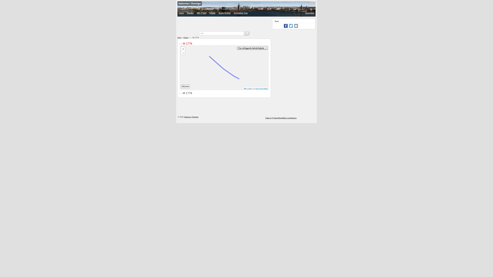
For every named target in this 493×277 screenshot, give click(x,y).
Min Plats (201, 13)
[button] (183, 49)
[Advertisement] (224, 24)
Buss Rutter (225, 13)
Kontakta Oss (241, 13)
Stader (190, 13)
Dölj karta (185, 86)
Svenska (309, 13)
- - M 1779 (185, 43)
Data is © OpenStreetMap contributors (281, 118)
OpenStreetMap (261, 88)
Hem (181, 13)
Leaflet (249, 88)
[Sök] (246, 33)
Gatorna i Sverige (191, 117)
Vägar (212, 13)
